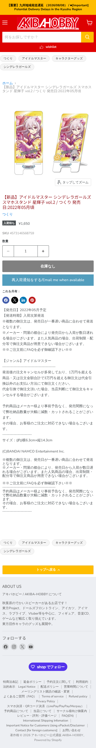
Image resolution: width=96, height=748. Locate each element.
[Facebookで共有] (5, 300)
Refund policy (78, 696)
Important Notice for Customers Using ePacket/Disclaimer (45, 725)
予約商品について (16, 711)
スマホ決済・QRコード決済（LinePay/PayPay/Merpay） (45, 706)
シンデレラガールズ (17, 67)
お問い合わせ (71, 730)
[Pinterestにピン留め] (32, 300)
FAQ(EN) (68, 716)
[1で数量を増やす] (43, 251)
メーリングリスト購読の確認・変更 (45, 691)
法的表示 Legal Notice (19, 687)
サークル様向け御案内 (72, 711)
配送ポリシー (50, 687)
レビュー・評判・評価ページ (37, 716)
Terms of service (53, 696)
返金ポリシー (32, 682)
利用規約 (82, 682)
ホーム (7, 83)
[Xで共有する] (14, 300)
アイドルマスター (34, 58)
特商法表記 (10, 682)
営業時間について (76, 687)
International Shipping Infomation (45, 721)
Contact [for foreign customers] (36, 730)
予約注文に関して (59, 682)
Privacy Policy (45, 701)
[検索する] (87, 37)
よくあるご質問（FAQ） (20, 696)
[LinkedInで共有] (23, 300)
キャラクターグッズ (69, 58)
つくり (8, 58)
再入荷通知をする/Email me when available (48, 280)
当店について (42, 711)
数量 (5, 241)
